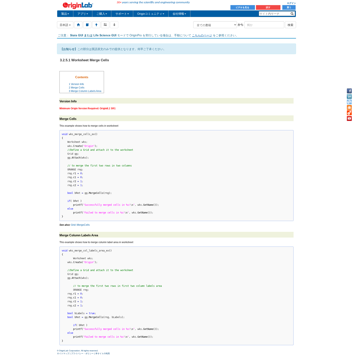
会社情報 (178, 13)
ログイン (291, 3)
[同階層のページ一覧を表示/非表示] (105, 24)
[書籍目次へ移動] (87, 24)
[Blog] (349, 102)
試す (268, 7)
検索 (290, 25)
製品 (64, 13)
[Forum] (349, 107)
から (241, 24)
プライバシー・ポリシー (82, 353)
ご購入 (100, 13)
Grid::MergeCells (80, 224)
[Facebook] (349, 91)
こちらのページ (202, 35)
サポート (121, 13)
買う (289, 7)
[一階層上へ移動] (96, 24)
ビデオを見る (243, 7)
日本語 (64, 25)
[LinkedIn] (349, 96)
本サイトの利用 (102, 353)
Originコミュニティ (149, 13)
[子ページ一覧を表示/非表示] (114, 24)
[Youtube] (349, 118)
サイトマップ (63, 353)
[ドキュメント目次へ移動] (78, 24)
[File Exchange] (349, 113)
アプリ (81, 13)
